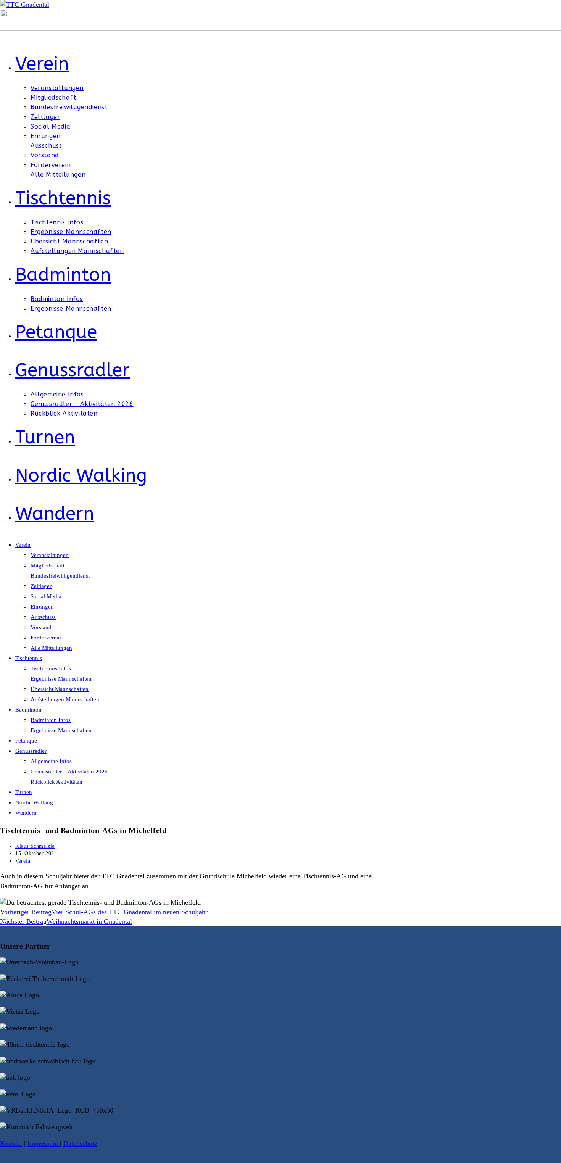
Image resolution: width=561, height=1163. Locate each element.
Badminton (28, 710)
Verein (23, 545)
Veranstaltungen (50, 555)
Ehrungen (42, 607)
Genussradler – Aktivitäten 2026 (69, 771)
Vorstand (41, 627)
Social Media (46, 596)
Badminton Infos (51, 720)
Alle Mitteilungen (51, 648)
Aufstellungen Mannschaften (65, 699)
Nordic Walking (34, 802)
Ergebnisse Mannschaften (61, 679)
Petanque (26, 741)
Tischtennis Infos (51, 668)
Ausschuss (43, 617)
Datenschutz (80, 1143)
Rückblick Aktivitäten (56, 782)
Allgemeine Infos (51, 761)
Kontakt (11, 1143)
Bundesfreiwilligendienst (60, 576)
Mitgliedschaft (47, 565)
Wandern (26, 813)
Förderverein (46, 638)
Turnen (23, 792)
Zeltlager (41, 586)
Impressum (43, 1143)
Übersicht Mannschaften (60, 689)
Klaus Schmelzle (35, 846)
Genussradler (31, 751)
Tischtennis (28, 658)
